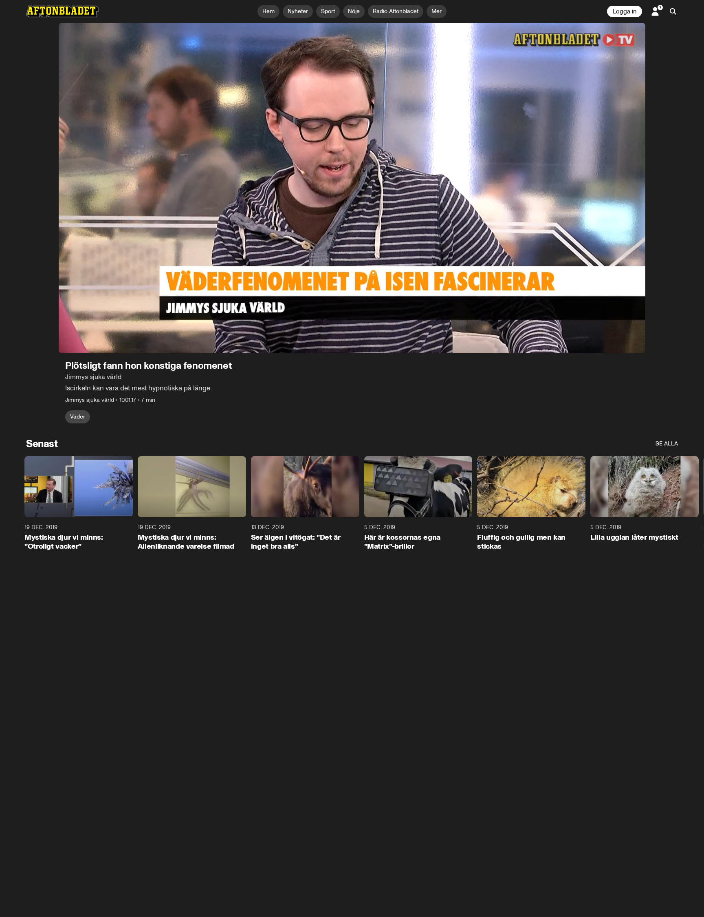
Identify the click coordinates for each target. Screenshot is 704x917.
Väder (77, 416)
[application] (352, 188)
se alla (667, 443)
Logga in (624, 11)
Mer (436, 11)
